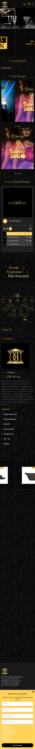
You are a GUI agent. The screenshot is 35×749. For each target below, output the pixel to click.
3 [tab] (19, 126)
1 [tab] (15, 126)
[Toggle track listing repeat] (10, 228)
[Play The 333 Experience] (5, 221)
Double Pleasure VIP (9, 733)
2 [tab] (17, 126)
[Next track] (7, 228)
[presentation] (23, 21)
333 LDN (5, 740)
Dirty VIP (6, 737)
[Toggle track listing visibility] (30, 228)
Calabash (6, 739)
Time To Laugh (8, 729)
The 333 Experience (9, 731)
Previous (3, 103)
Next (32, 103)
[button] (27, 21)
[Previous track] (4, 228)
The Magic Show (8, 735)
